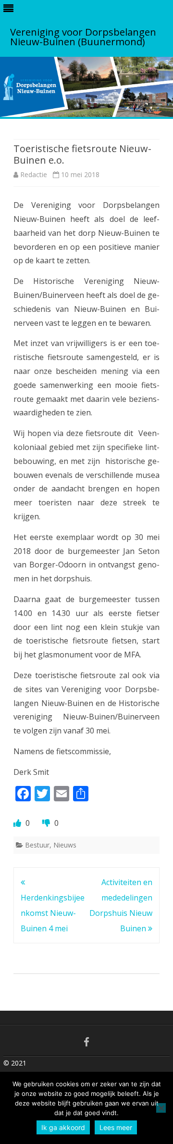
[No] (161, 1108)
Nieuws (64, 844)
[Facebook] (86, 1042)
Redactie (33, 174)
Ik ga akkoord (63, 1127)
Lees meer (115, 1127)
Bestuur (37, 844)
